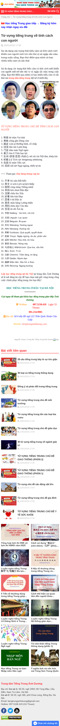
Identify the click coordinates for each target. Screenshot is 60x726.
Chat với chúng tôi (47, 723)
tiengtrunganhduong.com (34, 324)
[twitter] (10, 710)
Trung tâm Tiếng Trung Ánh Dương (21, 683)
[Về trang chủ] (30, 4)
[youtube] (17, 710)
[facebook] (3, 710)
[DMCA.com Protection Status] (11, 719)
